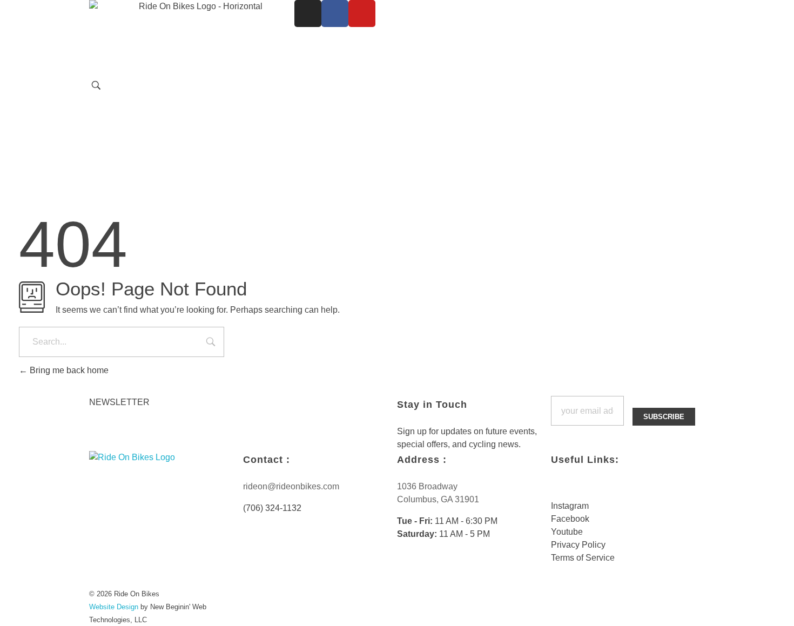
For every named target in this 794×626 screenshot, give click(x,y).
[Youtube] (361, 13)
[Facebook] (334, 13)
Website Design (113, 607)
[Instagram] (307, 13)
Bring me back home (68, 370)
